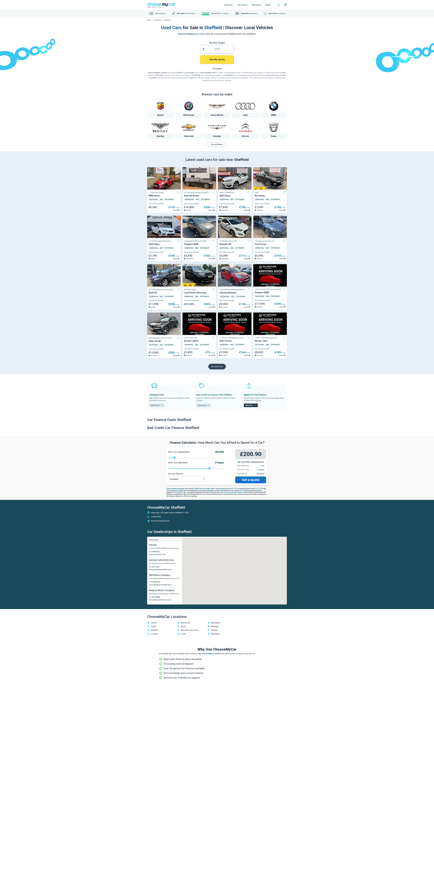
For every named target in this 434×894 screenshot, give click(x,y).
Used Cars (228, 5)
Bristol (183, 626)
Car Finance (242, 5)
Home (149, 20)
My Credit (175, 474)
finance (191, 34)
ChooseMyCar (208, 654)
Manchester (185, 623)
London (154, 623)
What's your (179, 452)
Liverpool (154, 634)
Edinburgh (215, 626)
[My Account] (278, 5)
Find (180, 34)
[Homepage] (161, 5)
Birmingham (215, 623)
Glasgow (214, 630)
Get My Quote (217, 59)
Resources (256, 5)
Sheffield (154, 630)
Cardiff (153, 626)
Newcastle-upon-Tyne (189, 630)
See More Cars (217, 366)
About (267, 5)
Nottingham (215, 634)
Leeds (183, 634)
